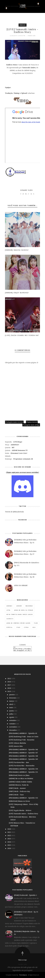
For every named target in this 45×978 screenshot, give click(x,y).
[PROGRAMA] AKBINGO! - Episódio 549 (23, 759)
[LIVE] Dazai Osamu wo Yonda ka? (22, 335)
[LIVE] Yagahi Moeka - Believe (20, 810)
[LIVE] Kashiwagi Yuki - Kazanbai (21, 740)
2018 (9, 688)
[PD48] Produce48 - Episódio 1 (25, 895)
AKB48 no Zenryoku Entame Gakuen (18, 623)
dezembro (13, 730)
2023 (9, 839)
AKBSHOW (19, 606)
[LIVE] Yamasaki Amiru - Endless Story (23, 814)
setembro (13, 720)
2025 (9, 845)
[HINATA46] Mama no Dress (19, 801)
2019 (9, 691)
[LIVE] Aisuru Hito (16, 746)
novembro (13, 727)
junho (11, 711)
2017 (9, 685)
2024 (9, 842)
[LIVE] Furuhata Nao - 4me (19, 762)
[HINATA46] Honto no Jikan (19, 775)
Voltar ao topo (22, 960)
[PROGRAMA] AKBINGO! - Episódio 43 (23, 733)
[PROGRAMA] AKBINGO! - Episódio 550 (23, 769)
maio (11, 707)
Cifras (26, 627)
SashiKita (9, 618)
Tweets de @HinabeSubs (14, 512)
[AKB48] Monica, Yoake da (19, 785)
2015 (9, 678)
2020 (9, 829)
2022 (9, 835)
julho (11, 714)
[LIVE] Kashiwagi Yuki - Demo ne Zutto (23, 737)
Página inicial (32, 422)
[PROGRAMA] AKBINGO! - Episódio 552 (23, 798)
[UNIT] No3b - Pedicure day (19, 791)
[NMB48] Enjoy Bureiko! (17, 293)
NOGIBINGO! (29, 606)
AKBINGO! (9, 606)
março (11, 701)
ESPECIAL (9, 627)
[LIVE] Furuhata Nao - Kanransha (21, 766)
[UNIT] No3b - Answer (17, 788)
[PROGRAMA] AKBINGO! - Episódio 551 (23, 772)
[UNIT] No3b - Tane (16, 795)
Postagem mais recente (14, 422)
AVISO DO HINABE (21, 585)
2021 (9, 832)
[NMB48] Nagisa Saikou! (17, 250)
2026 (9, 848)
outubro (12, 724)
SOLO (33, 627)
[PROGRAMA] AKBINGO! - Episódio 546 (23, 749)
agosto (12, 717)
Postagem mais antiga (31, 425)
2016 (9, 682)
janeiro (12, 695)
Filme (36, 623)
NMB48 (22, 25)
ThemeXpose (23, 975)
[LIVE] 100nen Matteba (17, 743)
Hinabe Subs (26, 190)
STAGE (18, 627)
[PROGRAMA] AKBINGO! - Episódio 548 (23, 756)
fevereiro (13, 698)
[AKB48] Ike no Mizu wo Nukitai (21, 778)
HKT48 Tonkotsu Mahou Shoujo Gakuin (19, 614)
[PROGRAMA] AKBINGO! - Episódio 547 (23, 753)
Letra (8, 610)
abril (11, 704)
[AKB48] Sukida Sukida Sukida (20, 782)
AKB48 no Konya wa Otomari (23, 610)
